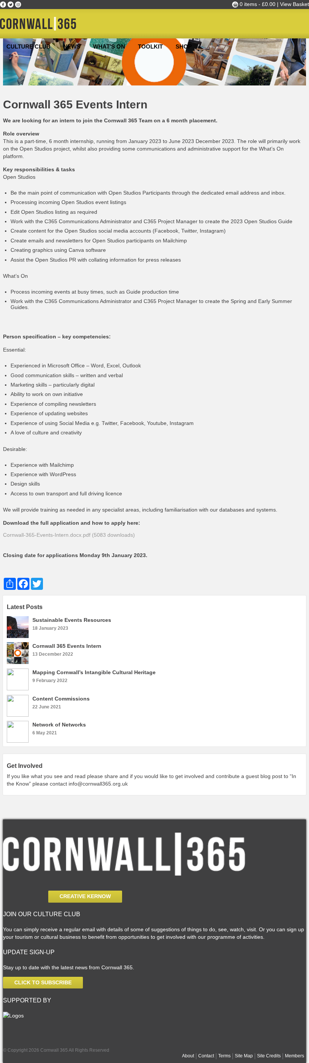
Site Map (244, 1055)
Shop (184, 46)
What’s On (109, 46)
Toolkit (150, 46)
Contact (206, 1055)
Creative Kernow (85, 896)
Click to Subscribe (43, 982)
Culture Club (28, 46)
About (188, 1055)
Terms (224, 1055)
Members (294, 1055)
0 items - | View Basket (273, 4)
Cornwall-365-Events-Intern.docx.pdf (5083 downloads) (69, 535)
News (71, 46)
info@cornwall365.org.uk (98, 784)
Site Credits (269, 1055)
